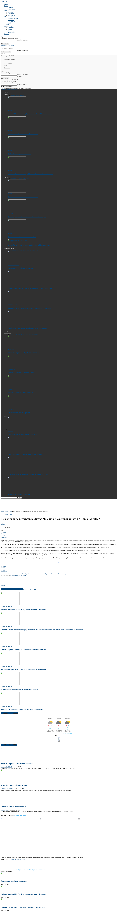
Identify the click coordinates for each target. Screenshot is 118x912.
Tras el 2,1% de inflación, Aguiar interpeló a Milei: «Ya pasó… (30, 114)
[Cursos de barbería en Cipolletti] (17, 408)
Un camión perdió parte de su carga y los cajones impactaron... (23, 907)
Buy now (6, 867)
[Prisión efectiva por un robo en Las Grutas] (17, 192)
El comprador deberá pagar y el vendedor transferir (19, 689)
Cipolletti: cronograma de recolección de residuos (25, 454)
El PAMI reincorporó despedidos (19, 154)
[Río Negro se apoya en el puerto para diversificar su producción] (10, 664)
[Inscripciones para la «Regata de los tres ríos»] (17, 348)
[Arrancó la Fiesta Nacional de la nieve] (17, 368)
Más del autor (29, 589)
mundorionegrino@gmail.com (16, 859)
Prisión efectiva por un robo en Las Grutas (23, 197)
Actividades (11, 27)
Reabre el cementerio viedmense (19, 494)
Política (6, 6)
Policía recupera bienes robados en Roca (22, 237)
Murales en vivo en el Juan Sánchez (20, 393)
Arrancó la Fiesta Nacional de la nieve (21, 373)
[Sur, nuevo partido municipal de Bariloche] (17, 129)
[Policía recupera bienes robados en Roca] (17, 232)
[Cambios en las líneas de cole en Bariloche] (17, 429)
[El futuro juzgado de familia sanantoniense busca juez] (17, 212)
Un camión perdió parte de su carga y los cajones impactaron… (30, 308)
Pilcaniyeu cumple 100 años (18, 575)
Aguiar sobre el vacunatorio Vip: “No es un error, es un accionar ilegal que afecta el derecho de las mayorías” (39, 574)
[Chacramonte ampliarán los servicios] (17, 263)
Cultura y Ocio (8, 26)
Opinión (6, 24)
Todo (9, 95)
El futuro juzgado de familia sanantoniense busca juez (27, 217)
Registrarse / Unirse (9, 59)
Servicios (6, 34)
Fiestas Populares (12, 31)
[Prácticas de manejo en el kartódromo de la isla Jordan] (17, 323)
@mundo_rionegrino (20, 815)
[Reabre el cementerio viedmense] (17, 489)
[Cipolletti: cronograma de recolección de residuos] (17, 449)
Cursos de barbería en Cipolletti (19, 413)
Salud (9, 23)
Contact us (7, 68)
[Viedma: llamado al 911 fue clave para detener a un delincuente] (17, 283)
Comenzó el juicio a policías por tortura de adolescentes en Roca (23, 649)
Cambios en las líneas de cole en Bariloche (22, 434)
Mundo (3, 524)
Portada (6, 4)
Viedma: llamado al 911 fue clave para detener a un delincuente (30, 288)
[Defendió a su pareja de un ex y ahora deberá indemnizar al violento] (17, 240)
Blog (5, 65)
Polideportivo (11, 32)
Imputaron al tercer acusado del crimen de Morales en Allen (22, 709)
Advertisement (8, 63)
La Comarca (11, 7)
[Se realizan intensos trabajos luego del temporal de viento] (17, 469)
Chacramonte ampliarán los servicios (21, 268)
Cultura (10, 29)
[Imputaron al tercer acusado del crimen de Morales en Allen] (10, 704)
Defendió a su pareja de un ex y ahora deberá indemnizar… (29, 245)
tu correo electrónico (22, 50)
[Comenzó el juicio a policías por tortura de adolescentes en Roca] (10, 644)
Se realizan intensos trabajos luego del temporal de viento (28, 474)
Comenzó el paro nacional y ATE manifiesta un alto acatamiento (30, 174)
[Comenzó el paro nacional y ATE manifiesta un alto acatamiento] (17, 169)
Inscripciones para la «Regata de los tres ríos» (24, 353)
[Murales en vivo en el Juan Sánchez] (17, 388)
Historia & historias (13, 18)
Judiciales (10, 12)
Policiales (6, 10)
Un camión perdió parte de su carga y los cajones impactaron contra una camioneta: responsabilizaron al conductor (42, 630)
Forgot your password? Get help (9, 80)
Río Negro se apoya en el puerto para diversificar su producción (23, 669)
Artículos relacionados (12, 589)
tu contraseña (20, 42)
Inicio (2, 511)
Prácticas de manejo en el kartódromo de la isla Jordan (27, 328)
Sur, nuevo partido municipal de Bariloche (23, 134)
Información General (9, 17)
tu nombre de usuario (22, 40)
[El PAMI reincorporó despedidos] (17, 149)
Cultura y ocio (11, 369)
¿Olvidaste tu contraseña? (8, 45)
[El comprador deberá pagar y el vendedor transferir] (10, 684)
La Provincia (11, 9)
